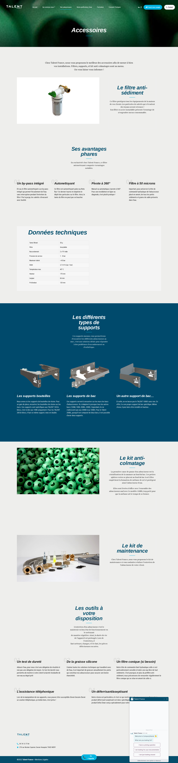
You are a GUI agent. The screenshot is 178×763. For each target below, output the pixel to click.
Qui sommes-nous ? (48, 7)
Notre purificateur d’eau (84, 7)
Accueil (35, 7)
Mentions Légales (41, 759)
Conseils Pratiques (115, 7)
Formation (100, 7)
